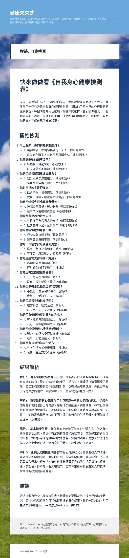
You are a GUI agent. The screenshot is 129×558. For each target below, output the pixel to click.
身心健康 (45, 527)
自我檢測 (34, 527)
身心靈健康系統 (49, 524)
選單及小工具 (114, 17)
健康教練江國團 (70, 524)
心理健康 (97, 524)
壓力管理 (86, 524)
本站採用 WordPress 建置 (34, 551)
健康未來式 (22, 13)
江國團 (64, 505)
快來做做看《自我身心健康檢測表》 (61, 85)
